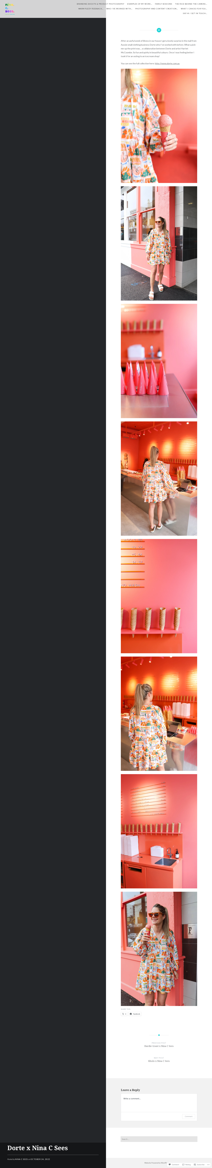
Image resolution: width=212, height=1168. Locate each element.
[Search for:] (159, 1139)
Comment (188, 1116)
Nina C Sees (21, 1159)
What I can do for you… (194, 9)
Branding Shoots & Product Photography (100, 4)
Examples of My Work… (139, 4)
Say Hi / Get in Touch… (195, 13)
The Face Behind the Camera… (191, 4)
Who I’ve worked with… (119, 9)
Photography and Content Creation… (156, 9)
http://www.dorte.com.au (167, 63)
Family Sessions (163, 4)
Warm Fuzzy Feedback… (90, 9)
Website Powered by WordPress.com (158, 1163)
